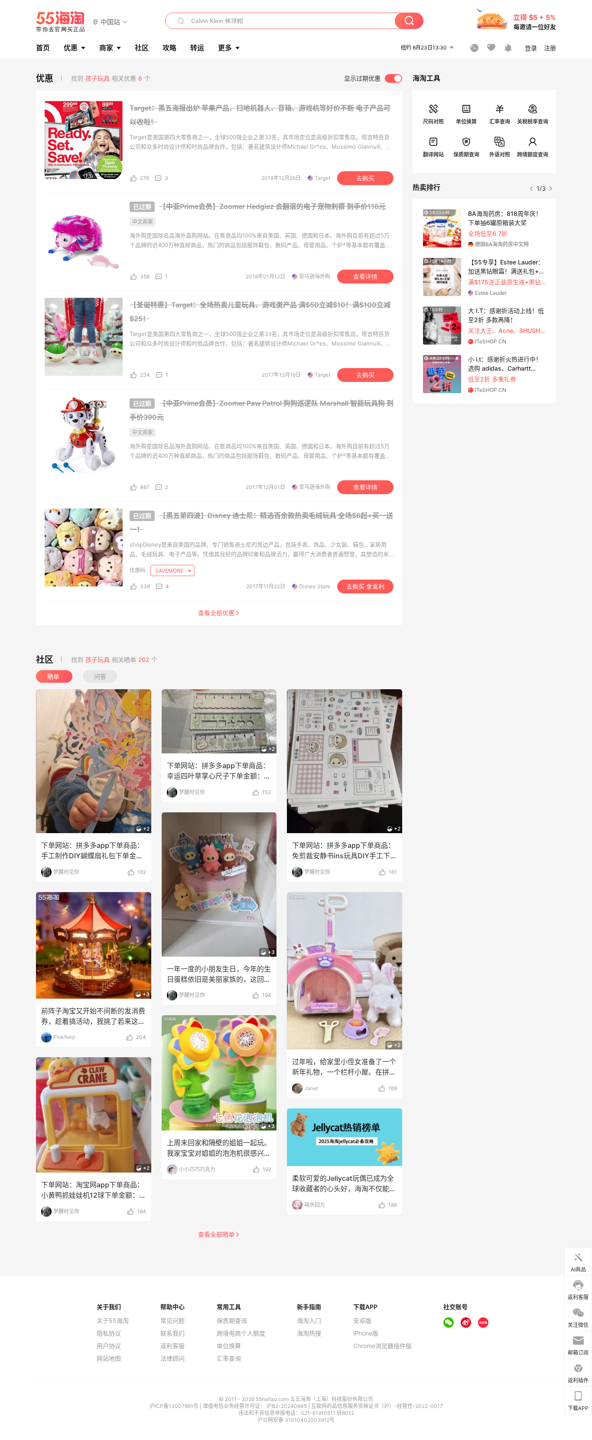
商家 (106, 47)
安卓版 (362, 1320)
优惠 (71, 47)
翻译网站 (433, 154)
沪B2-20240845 (287, 1406)
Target (322, 178)
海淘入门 (309, 1320)
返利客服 (172, 1345)
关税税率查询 (532, 121)
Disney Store (314, 586)
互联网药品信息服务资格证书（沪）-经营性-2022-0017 (377, 1406)
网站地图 (109, 1358)
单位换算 (466, 121)
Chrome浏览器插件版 (382, 1345)
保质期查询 (466, 154)
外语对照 (499, 154)
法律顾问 (172, 1358)
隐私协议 (109, 1333)
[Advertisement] (484, 468)
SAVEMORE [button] (170, 570)
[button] (110, 21)
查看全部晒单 (216, 1234)
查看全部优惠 (216, 612)
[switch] (373, 78)
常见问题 (172, 1320)
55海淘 (60, 21)
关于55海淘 (113, 1320)
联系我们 (172, 1333)
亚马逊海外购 (314, 276)
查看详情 (365, 276)
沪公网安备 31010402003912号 (296, 1420)
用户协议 (109, 1345)
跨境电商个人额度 (241, 1333)
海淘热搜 (309, 1333)
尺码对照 (433, 121)
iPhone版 (365, 1333)
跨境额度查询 (532, 154)
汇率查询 (499, 121)
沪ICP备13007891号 (175, 1406)
